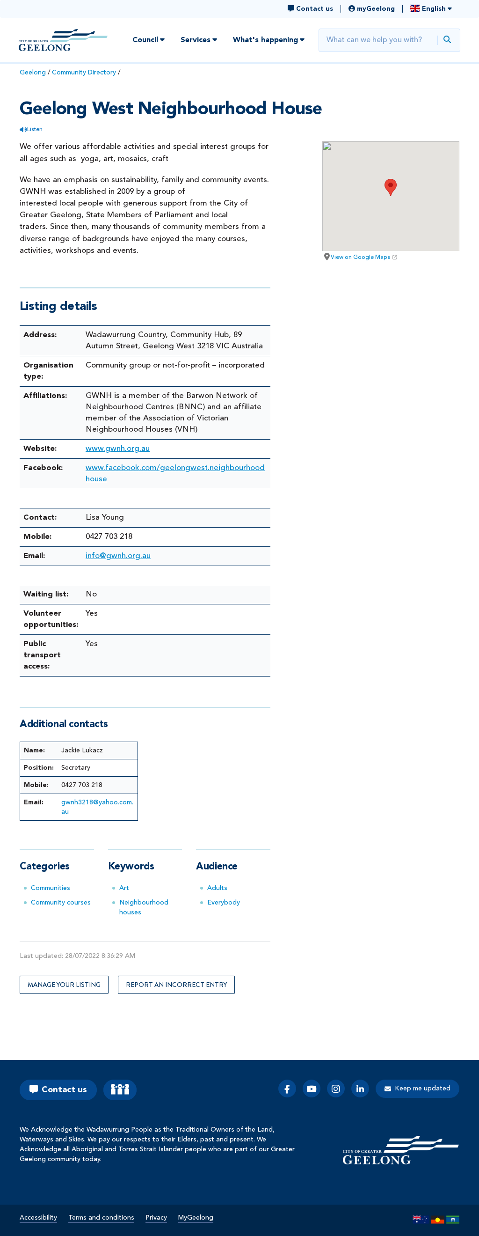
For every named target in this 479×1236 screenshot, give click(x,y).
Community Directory (84, 72)
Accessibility (38, 1217)
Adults (217, 888)
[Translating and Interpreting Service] (120, 1090)
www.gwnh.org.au (118, 449)
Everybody (223, 902)
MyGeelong (195, 1217)
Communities (50, 888)
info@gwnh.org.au (118, 556)
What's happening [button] (265, 40)
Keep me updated (422, 1088)
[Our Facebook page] (287, 1088)
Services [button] (195, 40)
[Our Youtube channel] (311, 1088)
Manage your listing (64, 984)
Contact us (64, 1090)
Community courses (61, 902)
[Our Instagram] (336, 1088)
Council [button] (145, 40)
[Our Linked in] (360, 1088)
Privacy (156, 1217)
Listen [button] (35, 129)
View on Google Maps (360, 257)
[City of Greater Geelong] (63, 40)
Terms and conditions (101, 1217)
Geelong (33, 72)
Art (124, 888)
